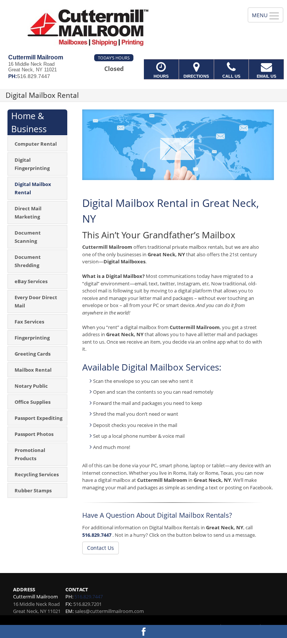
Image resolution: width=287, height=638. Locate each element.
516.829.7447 (96, 535)
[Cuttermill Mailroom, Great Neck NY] (143, 27)
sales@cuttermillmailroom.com (109, 611)
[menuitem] (37, 144)
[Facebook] (143, 631)
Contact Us (100, 547)
